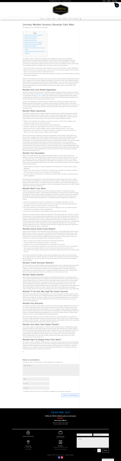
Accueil (104, 1)
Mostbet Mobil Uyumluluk (31, 37)
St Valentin (48, 18)
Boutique (109, 1)
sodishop (26, 27)
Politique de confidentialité (60, 449)
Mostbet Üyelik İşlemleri (30, 46)
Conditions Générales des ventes (60, 447)
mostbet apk (40, 95)
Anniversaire (75, 18)
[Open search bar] (80, 18)
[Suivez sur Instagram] (62, 457)
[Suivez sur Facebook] (59, 457)
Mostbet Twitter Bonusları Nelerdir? (33, 44)
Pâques (54, 18)
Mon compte (114, 1)
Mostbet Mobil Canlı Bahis (31, 40)
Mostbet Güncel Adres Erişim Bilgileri (33, 42)
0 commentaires (44, 27)
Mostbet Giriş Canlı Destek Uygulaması (34, 35)
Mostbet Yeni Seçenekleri (31, 38)
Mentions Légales (69, 455)
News (38, 27)
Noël (70, 18)
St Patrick (59, 18)
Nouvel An (42, 18)
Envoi (105, 450)
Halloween (65, 18)
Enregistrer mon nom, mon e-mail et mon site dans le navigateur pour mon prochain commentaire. (47, 391)
